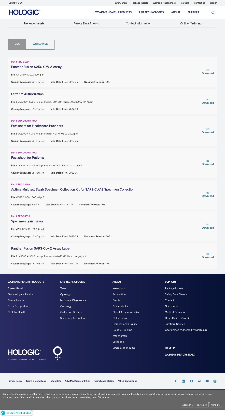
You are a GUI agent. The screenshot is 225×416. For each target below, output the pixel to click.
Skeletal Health (17, 312)
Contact (169, 300)
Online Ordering (191, 23)
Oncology (66, 306)
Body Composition (18, 306)
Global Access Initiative (126, 312)
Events (116, 300)
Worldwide (40, 43)
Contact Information (138, 23)
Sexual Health (16, 300)
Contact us (199, 2)
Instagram (215, 381)
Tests (63, 288)
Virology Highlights (123, 347)
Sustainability (120, 306)
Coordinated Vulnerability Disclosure (186, 330)
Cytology (65, 294)
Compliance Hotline (104, 381)
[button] (112, 413)
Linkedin (183, 381)
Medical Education (175, 312)
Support (193, 12)
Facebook (191, 381)
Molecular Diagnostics (73, 300)
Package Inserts (140, 2)
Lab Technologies (151, 12)
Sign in (213, 2)
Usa (17, 43)
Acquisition (119, 294)
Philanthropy (119, 318)
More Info (216, 404)
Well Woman (119, 336)
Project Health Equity (124, 324)
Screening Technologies (74, 318)
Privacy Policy (15, 381)
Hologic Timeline (122, 330)
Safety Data (121, 2)
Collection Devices (71, 312)
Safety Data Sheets (86, 23)
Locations (118, 341)
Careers (185, 2)
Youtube (207, 381)
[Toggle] (214, 12)
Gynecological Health (20, 294)
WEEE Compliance (127, 381)
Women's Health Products (113, 12)
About (175, 12)
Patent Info (55, 381)
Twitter (176, 381)
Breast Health (16, 288)
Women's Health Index (164, 2)
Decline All (202, 404)
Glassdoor (199, 381)
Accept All (188, 404)
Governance (172, 306)
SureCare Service (175, 324)
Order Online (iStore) (177, 318)
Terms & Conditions (36, 381)
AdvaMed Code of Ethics (77, 381)
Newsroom (118, 288)
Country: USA (16, 2)
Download (208, 73)
